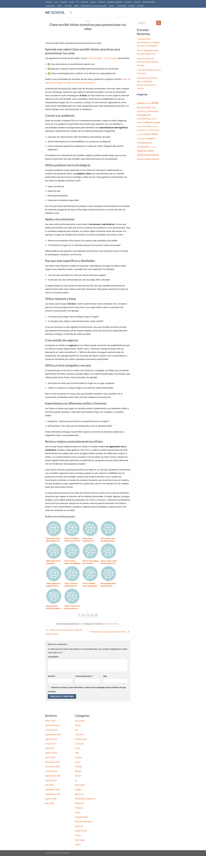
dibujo (139, 122)
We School (55, 12)
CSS (77, 753)
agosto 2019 (50, 798)
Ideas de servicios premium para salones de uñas (147, 62)
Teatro (60, 6)
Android (148, 103)
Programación (81, 817)
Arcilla (78, 725)
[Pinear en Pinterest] (92, 615)
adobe (141, 103)
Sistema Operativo (149, 2)
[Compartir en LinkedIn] (96, 615)
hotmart (154, 126)
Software (79, 826)
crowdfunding (143, 118)
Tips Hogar (68, 6)
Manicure (101, 2)
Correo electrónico (84, 676)
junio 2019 (49, 803)
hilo (149, 126)
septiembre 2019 (52, 794)
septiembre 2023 (53, 776)
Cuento (78, 757)
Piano (77, 812)
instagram (141, 130)
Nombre (52, 676)
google (156, 122)
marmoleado (153, 147)
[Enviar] (158, 23)
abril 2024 (49, 748)
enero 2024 (50, 757)
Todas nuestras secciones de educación (93, 6)
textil (147, 159)
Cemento (64, 2)
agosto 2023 (51, 780)
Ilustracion (84, 2)
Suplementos (50, 6)
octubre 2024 (51, 730)
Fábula (78, 771)
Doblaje (78, 766)
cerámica (141, 111)
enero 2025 (50, 720)
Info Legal (140, 6)
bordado (146, 107)
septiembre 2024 (53, 734)
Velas (76, 6)
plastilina (141, 159)
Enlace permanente (111, 624)
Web (105, 676)
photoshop (152, 154)
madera (150, 138)
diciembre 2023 (52, 762)
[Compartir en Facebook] (79, 615)
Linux (154, 134)
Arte (155, 103)
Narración (128, 2)
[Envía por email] (88, 615)
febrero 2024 (51, 753)
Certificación (81, 739)
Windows (155, 159)
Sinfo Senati (122, 6)
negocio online (145, 150)
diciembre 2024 (52, 725)
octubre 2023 (51, 771)
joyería (152, 130)
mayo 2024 (50, 743)
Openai (141, 155)
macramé (141, 139)
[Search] (71, 12)
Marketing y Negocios (115, 2)
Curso (77, 762)
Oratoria (137, 2)
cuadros (154, 119)
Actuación (48, 2)
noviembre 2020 (52, 789)
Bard (139, 107)
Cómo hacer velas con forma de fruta (108, 631)
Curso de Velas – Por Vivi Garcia (102, 58)
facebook (148, 122)
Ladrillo (93, 2)
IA (77, 2)
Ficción (71, 2)
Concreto (79, 743)
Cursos (111, 6)
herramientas (142, 126)
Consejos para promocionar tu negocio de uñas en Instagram (148, 42)
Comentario (53, 657)
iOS (147, 130)
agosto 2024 (51, 739)
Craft (56, 2)
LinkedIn (147, 134)
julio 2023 (49, 785)
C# (76, 730)
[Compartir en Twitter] (84, 615)
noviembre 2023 (52, 766)
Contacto (131, 6)
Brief (154, 107)
